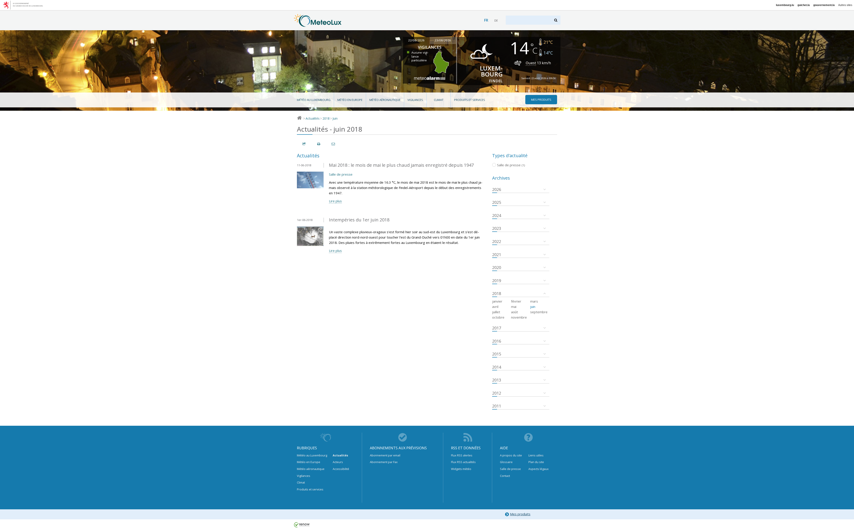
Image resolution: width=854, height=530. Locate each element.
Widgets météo (461, 469)
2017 (496, 328)
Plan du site (536, 462)
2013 (496, 380)
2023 (496, 228)
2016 (496, 341)
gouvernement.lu (824, 5)
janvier (497, 301)
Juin (335, 118)
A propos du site (511, 455)
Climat (438, 100)
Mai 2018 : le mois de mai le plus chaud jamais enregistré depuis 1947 (401, 165)
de (496, 20)
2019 (496, 280)
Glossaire (506, 462)
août (514, 312)
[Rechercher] (556, 20)
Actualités (313, 118)
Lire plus (335, 201)
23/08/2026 (443, 40)
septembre (539, 312)
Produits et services (469, 100)
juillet (496, 312)
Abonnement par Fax (384, 462)
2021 (496, 254)
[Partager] (304, 144)
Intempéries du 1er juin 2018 (359, 220)
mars (534, 301)
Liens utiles (536, 455)
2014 (496, 367)
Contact (505, 476)
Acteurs (338, 462)
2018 (326, 118)
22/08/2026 (416, 40)
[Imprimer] (319, 144)
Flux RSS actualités (463, 462)
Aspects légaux (538, 469)
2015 (496, 354)
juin (532, 306)
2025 (496, 202)
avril (495, 306)
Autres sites (845, 5)
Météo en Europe (350, 100)
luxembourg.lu (785, 5)
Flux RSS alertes (461, 455)
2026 (496, 189)
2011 (496, 406)
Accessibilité (341, 469)
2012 (496, 393)
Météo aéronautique (385, 100)
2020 (496, 267)
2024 (496, 215)
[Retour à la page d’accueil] (318, 24)
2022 (496, 241)
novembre (519, 317)
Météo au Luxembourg (313, 100)
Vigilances (415, 100)
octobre (498, 317)
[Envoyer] (333, 144)
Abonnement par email (385, 455)
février (516, 301)
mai (513, 306)
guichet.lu (804, 5)
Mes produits (520, 514)
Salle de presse (340, 174)
